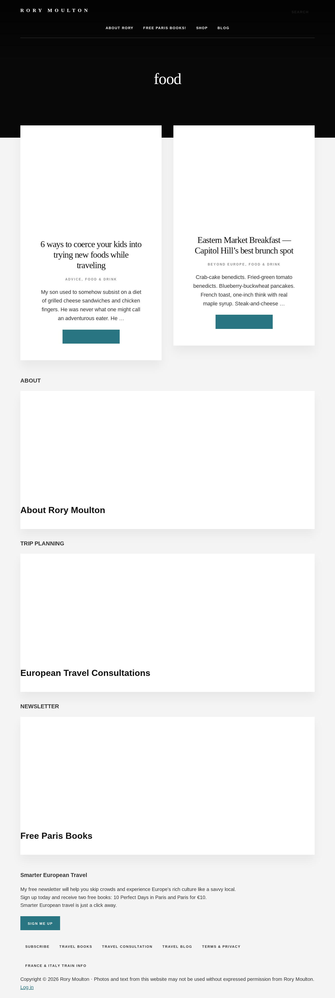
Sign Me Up (40, 924)
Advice (73, 279)
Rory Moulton (55, 10)
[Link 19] (167, 604)
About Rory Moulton (62, 510)
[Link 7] (91, 174)
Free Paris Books (56, 836)
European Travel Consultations (85, 673)
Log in (27, 987)
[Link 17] (167, 441)
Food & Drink (101, 279)
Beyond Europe (226, 264)
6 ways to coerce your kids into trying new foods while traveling (90, 254)
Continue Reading (95, 339)
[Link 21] (167, 767)
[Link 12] (244, 172)
